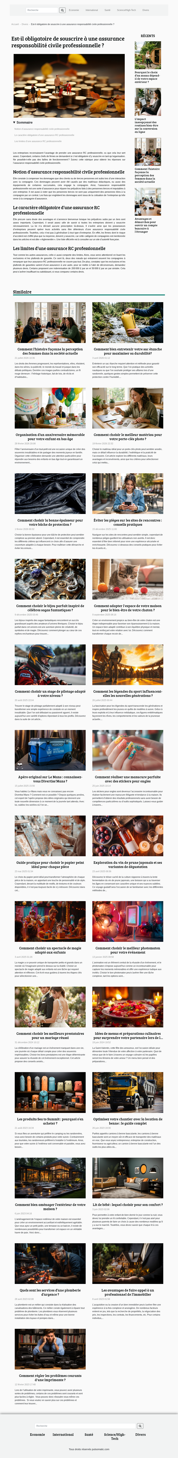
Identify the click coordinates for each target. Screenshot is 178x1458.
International (92, 10)
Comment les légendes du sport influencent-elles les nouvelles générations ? (127, 693)
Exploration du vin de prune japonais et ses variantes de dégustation (128, 864)
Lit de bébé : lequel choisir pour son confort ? (128, 1204)
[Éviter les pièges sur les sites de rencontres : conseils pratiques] (127, 493)
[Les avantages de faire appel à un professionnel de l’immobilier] (127, 1263)
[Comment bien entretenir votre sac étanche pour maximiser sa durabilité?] (127, 322)
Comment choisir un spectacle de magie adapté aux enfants (50, 950)
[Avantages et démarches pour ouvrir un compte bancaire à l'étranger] (148, 201)
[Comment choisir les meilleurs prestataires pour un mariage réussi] (50, 1007)
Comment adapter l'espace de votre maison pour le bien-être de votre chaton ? (128, 607)
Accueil (15, 24)
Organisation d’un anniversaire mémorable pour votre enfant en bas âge (50, 436)
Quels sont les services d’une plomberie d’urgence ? (50, 1292)
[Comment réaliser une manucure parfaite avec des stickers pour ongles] (127, 750)
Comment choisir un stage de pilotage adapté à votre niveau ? (50, 693)
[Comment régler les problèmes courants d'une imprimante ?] (50, 1349)
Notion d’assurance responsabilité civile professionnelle (42, 129)
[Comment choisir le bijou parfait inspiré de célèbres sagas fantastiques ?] (50, 579)
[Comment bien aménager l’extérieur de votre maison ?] (50, 1178)
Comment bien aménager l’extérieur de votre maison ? (50, 1206)
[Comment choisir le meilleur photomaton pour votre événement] (127, 921)
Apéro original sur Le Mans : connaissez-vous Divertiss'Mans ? (50, 778)
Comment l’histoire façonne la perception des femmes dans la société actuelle (147, 175)
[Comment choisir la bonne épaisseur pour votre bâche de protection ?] (50, 493)
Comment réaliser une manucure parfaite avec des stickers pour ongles (128, 778)
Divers (146, 10)
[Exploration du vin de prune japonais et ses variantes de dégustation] (127, 836)
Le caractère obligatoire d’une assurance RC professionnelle (44, 135)
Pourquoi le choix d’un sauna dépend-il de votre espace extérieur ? (147, 77)
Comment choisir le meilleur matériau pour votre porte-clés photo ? (128, 436)
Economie (74, 10)
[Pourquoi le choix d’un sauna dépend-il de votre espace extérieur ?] (148, 55)
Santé (107, 10)
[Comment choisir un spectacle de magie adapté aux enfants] (50, 921)
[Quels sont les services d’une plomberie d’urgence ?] (50, 1263)
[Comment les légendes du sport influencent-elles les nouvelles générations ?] (127, 664)
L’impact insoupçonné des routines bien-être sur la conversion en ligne (146, 125)
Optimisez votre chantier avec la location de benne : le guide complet (127, 1121)
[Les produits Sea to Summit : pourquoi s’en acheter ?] (50, 1092)
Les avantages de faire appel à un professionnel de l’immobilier (128, 1292)
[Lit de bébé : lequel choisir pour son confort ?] (127, 1178)
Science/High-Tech (126, 10)
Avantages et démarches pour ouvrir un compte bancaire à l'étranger (146, 225)
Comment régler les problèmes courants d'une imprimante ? (50, 1377)
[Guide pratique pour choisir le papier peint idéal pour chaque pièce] (50, 836)
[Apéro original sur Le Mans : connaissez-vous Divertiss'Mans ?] (50, 750)
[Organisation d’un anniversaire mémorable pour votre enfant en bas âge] (50, 408)
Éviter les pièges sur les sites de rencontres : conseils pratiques (128, 522)
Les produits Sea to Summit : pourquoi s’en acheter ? (50, 1121)
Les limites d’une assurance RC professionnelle (38, 141)
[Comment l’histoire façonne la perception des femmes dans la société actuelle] (148, 151)
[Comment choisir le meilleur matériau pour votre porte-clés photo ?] (127, 408)
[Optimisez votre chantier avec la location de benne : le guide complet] (127, 1092)
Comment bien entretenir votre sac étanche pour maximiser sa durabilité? (128, 351)
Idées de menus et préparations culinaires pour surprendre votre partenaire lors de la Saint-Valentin (127, 1037)
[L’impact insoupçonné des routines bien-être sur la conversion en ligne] (148, 102)
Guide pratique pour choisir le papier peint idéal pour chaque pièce (50, 864)
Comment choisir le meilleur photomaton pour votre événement (128, 950)
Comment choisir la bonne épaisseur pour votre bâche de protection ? (50, 522)
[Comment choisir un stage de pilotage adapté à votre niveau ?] (50, 664)
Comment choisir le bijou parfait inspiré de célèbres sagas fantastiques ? (50, 607)
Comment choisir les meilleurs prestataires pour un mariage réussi (50, 1035)
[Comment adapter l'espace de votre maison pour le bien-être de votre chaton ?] (127, 579)
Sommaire (25, 122)
